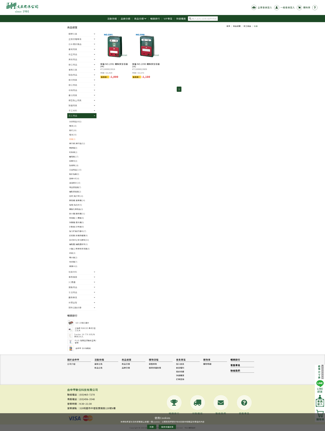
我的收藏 (180, 371)
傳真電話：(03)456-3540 (81, 399)
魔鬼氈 (73, 156)
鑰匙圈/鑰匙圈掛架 (78, 244)
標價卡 (73, 266)
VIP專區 (168, 18)
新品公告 (98, 367)
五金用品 (75, 169)
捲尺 (73, 130)
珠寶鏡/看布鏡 (76, 222)
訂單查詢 (180, 379)
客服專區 (235, 365)
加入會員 (180, 363)
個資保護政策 (155, 367)
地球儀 (73, 261)
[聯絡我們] (315, 7)
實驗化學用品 (76, 209)
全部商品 (75, 121)
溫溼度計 (74, 182)
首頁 (228, 26)
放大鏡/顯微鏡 (77, 213)
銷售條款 (153, 363)
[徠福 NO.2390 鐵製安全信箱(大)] (147, 45)
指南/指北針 (75, 204)
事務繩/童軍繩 (77, 200)
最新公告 (98, 363)
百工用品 (247, 26)
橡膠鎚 (73, 147)
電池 (73, 134)
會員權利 (180, 367)
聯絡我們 (235, 370)
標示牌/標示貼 (77, 143)
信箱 (72, 139)
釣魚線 (73, 152)
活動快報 (112, 18)
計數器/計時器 (76, 226)
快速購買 (180, 375)
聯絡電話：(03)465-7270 (81, 394)
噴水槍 (73, 257)
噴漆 (73, 125)
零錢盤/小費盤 (76, 218)
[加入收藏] (127, 57)
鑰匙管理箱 (75, 191)
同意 (152, 427)
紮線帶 (73, 165)
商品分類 (139, 18)
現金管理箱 (75, 187)
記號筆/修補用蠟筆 (78, 235)
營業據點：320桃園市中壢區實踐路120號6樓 (91, 408)
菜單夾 (73, 161)
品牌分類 (125, 18)
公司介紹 (71, 363)
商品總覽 (237, 26)
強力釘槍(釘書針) (77, 231)
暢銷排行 (155, 18)
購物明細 (207, 363)
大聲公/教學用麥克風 (79, 248)
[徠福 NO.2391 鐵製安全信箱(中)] (115, 45)
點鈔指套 (74, 174)
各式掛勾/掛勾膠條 (79, 240)
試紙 (72, 253)
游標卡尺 (74, 178)
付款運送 (197, 413)
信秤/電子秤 (76, 196)
